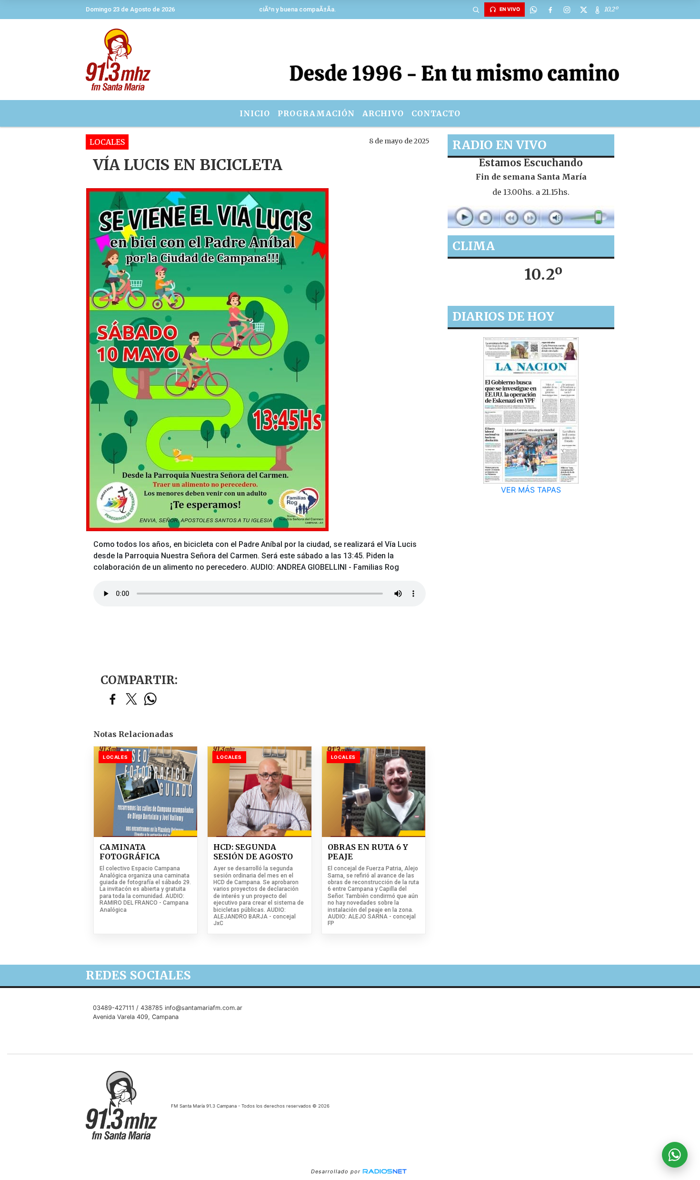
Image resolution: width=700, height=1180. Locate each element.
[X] (583, 9)
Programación (316, 113)
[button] (476, 9)
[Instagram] (567, 9)
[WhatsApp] (533, 9)
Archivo (383, 113)
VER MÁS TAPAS (531, 489)
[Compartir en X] (131, 699)
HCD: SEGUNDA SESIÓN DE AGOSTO (253, 852)
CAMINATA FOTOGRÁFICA (130, 852)
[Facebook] (550, 9)
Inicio (255, 113)
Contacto (435, 113)
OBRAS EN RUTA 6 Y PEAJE (368, 852)
